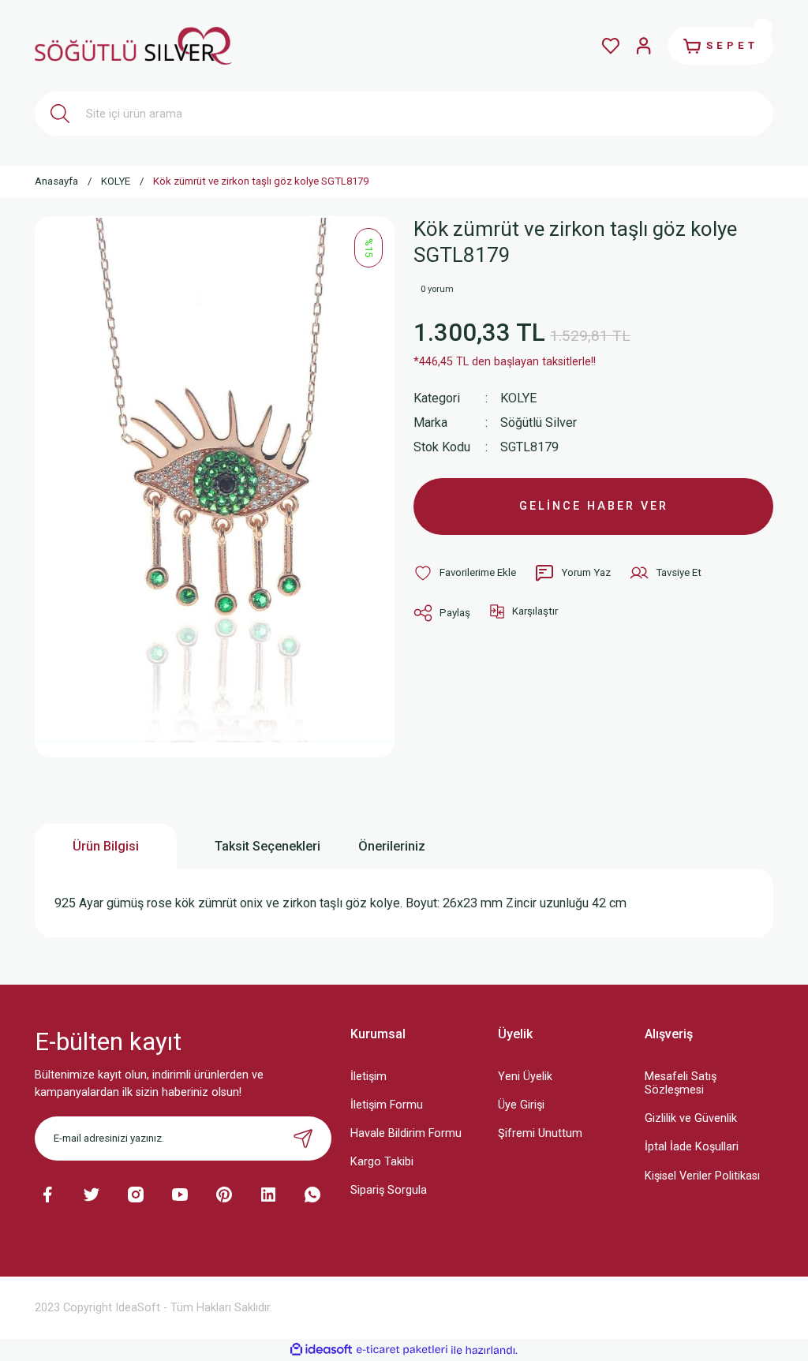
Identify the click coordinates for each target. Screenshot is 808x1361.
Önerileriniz (391, 846)
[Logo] (133, 45)
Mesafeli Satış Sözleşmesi (680, 1083)
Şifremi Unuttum (540, 1133)
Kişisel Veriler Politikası (702, 1176)
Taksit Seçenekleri (267, 846)
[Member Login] (643, 46)
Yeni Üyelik (525, 1076)
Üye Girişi (521, 1105)
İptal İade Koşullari (692, 1146)
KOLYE (518, 398)
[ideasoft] (321, 1350)
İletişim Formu (386, 1105)
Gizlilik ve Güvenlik (691, 1118)
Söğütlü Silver (538, 422)
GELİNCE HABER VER (593, 506)
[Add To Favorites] (464, 572)
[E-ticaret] (402, 1350)
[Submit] (303, 1138)
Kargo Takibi (381, 1161)
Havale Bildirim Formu (406, 1133)
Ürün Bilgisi (106, 846)
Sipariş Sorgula (388, 1190)
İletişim (368, 1076)
